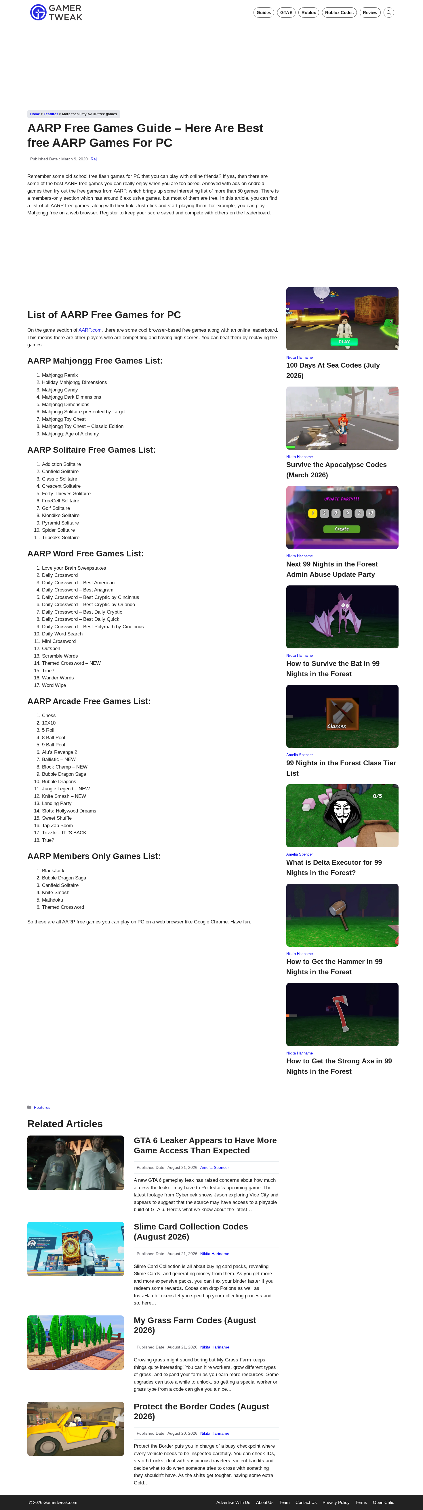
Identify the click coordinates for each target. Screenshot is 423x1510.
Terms (361, 1502)
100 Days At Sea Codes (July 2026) (333, 370)
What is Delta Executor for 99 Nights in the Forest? (334, 867)
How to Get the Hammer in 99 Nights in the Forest (334, 967)
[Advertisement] (211, 65)
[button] (389, 12)
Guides (264, 12)
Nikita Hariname (214, 1253)
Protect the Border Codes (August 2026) (201, 1411)
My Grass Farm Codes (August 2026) (195, 1325)
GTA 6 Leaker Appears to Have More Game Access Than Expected (205, 1145)
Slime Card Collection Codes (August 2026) (191, 1231)
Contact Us (306, 1502)
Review (370, 12)
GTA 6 (286, 12)
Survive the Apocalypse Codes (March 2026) (336, 470)
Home (35, 114)
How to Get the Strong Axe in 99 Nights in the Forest (339, 1066)
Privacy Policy (336, 1502)
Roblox (309, 12)
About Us (265, 1502)
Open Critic (383, 1502)
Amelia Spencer (214, 1167)
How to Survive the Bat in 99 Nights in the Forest (333, 669)
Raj (94, 159)
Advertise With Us (233, 1502)
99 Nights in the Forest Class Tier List (341, 768)
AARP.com (90, 330)
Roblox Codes (339, 12)
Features (51, 114)
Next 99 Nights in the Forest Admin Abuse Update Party (332, 569)
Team (284, 1502)
